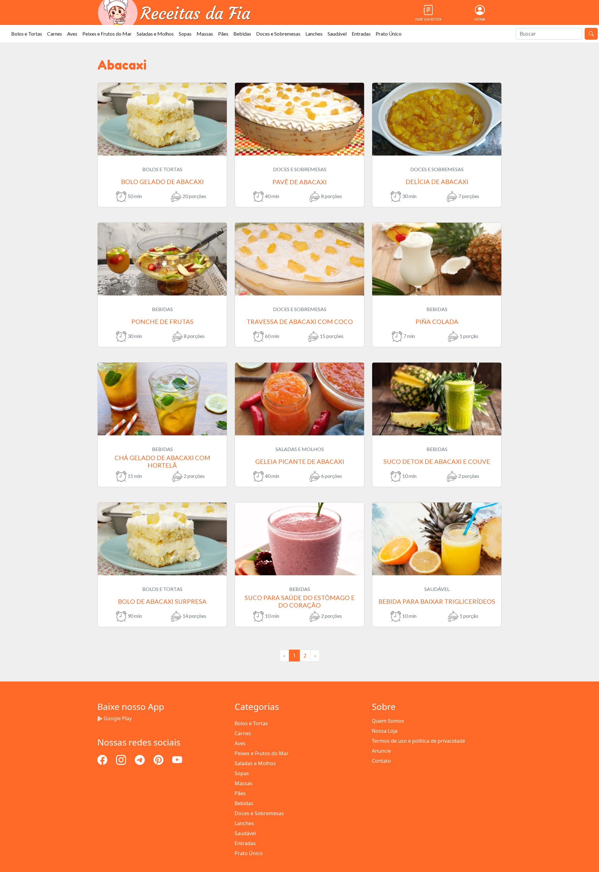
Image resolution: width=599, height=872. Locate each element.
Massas (205, 34)
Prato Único (389, 34)
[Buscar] (591, 34)
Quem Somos (388, 720)
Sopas (185, 34)
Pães (223, 34)
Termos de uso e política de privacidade (418, 740)
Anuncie (381, 750)
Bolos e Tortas (26, 34)
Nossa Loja (384, 730)
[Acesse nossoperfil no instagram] (121, 759)
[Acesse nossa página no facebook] (103, 759)
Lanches (314, 34)
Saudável (337, 34)
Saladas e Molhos (155, 34)
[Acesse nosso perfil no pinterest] (159, 759)
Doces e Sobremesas (278, 34)
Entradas (361, 34)
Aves (72, 34)
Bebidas (242, 34)
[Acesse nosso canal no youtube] (177, 759)
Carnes (54, 34)
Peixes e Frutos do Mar (107, 34)
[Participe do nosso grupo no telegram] (140, 759)
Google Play (118, 718)
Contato (381, 760)
